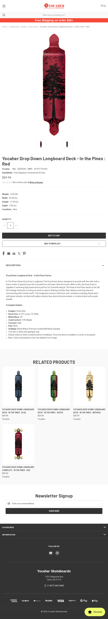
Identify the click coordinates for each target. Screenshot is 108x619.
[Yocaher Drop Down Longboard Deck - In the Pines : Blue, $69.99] (18, 386)
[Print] (14, 253)
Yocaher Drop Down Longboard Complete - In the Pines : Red (18, 469)
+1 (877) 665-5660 (55, 585)
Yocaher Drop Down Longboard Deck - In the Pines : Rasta (54, 411)
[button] (35, 182)
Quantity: (7, 219)
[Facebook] (3, 253)
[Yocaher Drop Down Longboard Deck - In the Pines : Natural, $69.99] (89, 386)
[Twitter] (19, 253)
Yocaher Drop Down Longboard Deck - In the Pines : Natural (89, 411)
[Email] (8, 253)
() (104, 6)
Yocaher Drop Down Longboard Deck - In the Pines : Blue (18, 411)
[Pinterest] (24, 253)
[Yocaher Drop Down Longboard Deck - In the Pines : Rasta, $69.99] (54, 386)
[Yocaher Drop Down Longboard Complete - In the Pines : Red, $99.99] (18, 443)
